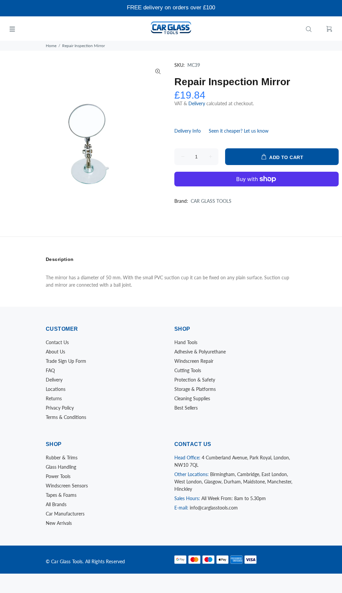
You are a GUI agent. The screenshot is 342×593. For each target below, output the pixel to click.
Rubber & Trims (61, 457)
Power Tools (58, 476)
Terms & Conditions (66, 417)
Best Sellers (186, 408)
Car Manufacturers (65, 513)
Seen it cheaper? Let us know (239, 131)
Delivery (197, 103)
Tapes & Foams (61, 495)
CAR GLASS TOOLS (211, 201)
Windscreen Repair (193, 361)
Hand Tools (185, 342)
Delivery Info (187, 131)
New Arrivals (59, 523)
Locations (55, 389)
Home (51, 45)
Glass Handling (61, 467)
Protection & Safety (194, 380)
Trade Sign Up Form (66, 361)
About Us (55, 351)
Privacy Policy (60, 408)
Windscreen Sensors (67, 485)
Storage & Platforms (195, 389)
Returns (54, 398)
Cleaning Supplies (192, 398)
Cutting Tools (187, 370)
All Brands (56, 504)
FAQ (50, 370)
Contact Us (57, 342)
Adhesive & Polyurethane (200, 351)
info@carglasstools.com (214, 507)
